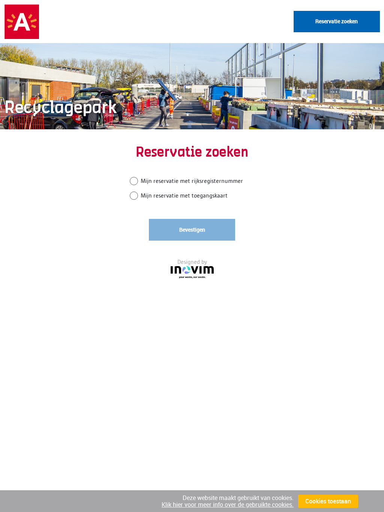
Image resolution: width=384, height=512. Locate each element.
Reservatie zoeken (336, 21)
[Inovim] (192, 272)
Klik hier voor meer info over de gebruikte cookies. (228, 504)
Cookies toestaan (328, 501)
